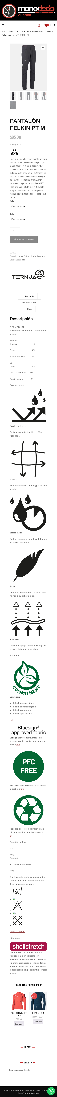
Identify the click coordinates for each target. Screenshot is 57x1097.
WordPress (35, 1093)
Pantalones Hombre (30, 256)
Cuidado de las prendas (17, 931)
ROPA (23, 259)
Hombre (20, 256)
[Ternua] (28, 274)
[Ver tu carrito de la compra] (45, 25)
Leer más (19, 1023)
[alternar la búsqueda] (54, 25)
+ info (11, 719)
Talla (12, 214)
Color (12, 201)
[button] (51, 1091)
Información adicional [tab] (29, 302)
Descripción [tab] (29, 296)
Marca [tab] (29, 309)
